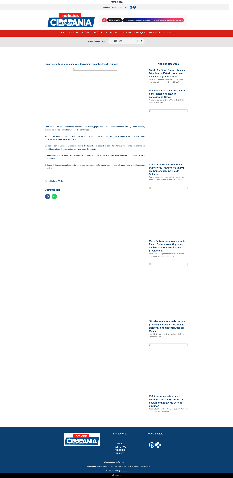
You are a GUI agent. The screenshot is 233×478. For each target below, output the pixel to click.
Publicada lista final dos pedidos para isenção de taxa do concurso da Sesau (168, 93)
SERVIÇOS (139, 33)
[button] (47, 196)
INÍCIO (61, 33)
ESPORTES (112, 33)
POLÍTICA (98, 33)
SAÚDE (85, 33)
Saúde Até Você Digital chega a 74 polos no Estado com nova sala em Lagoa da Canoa (167, 73)
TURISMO (126, 33)
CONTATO (169, 33)
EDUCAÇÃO (155, 33)
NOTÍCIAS (73, 33)
